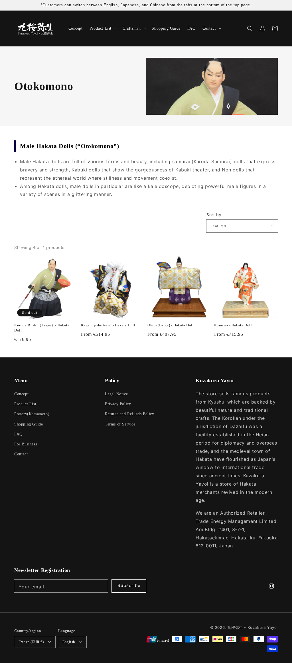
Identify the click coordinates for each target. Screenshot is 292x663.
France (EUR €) (31, 642)
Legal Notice (116, 394)
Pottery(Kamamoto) (31, 414)
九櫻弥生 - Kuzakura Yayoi (252, 627)
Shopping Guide (28, 424)
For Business (25, 444)
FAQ (18, 434)
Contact (21, 454)
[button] (250, 28)
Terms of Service (120, 424)
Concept (21, 394)
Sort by (213, 215)
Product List (25, 404)
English (68, 642)
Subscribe (129, 585)
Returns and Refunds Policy (129, 414)
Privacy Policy (118, 404)
